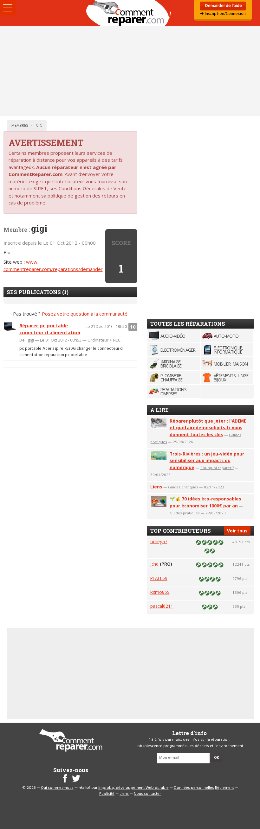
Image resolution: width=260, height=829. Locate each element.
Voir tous (237, 531)
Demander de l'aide (223, 6)
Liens (156, 487)
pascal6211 (161, 606)
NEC (116, 340)
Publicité (106, 794)
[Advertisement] (130, 71)
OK (216, 758)
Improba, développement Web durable (133, 788)
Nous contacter (147, 794)
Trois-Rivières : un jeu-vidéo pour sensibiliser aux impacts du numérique (207, 461)
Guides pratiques (183, 487)
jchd (154, 564)
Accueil (130, 13)
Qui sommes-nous (57, 788)
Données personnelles (194, 788)
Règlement (224, 788)
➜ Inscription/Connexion (223, 13)
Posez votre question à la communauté (84, 314)
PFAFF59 (158, 578)
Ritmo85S (160, 592)
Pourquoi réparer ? (217, 467)
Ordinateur (98, 340)
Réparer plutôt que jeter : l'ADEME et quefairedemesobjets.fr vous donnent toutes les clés (208, 428)
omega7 (158, 541)
